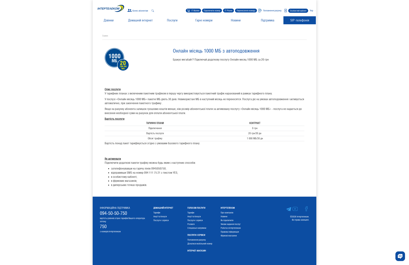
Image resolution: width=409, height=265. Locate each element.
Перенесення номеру (246, 10)
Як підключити (227, 220)
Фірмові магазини (229, 235)
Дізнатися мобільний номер (199, 243)
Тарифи (156, 212)
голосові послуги (196, 208)
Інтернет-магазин (196, 250)
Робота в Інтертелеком (231, 228)
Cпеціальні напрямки (196, 228)
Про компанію (227, 212)
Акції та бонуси (160, 216)
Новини (236, 20)
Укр (311, 10)
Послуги (172, 20)
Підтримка (267, 20)
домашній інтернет (163, 208)
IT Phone (228, 10)
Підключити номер (212, 10)
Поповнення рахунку (196, 239)
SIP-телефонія (299, 20)
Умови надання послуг (231, 224)
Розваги (191, 224)
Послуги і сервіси (161, 220)
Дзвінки (109, 20)
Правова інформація (230, 231)
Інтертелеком (228, 208)
